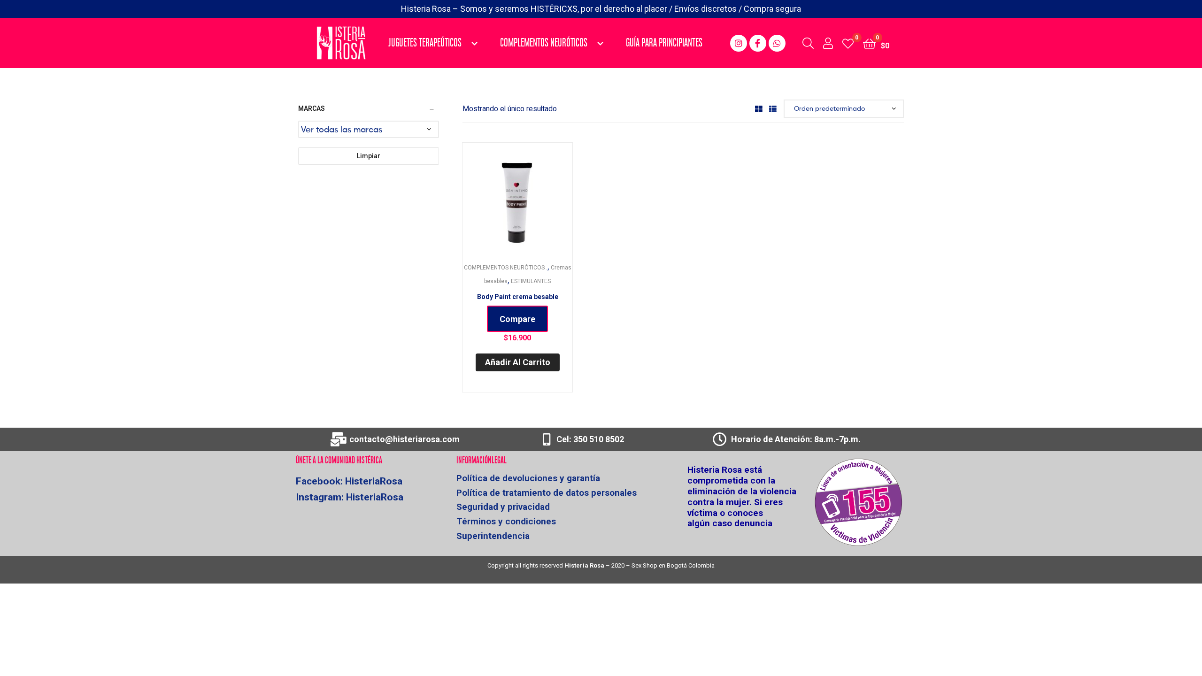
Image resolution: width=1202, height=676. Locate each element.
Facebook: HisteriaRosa (349, 481)
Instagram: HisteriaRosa (349, 497)
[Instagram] (738, 43)
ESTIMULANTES (531, 281)
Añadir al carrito (517, 362)
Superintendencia (493, 536)
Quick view (528, 203)
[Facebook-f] (757, 43)
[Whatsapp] (777, 43)
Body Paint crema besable (517, 296)
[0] (848, 43)
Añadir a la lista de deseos (505, 203)
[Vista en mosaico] (759, 108)
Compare (517, 319)
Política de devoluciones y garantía (528, 479)
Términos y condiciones (506, 522)
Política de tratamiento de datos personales (546, 493)
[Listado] (773, 108)
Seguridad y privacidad (503, 507)
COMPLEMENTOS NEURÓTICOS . (505, 267)
